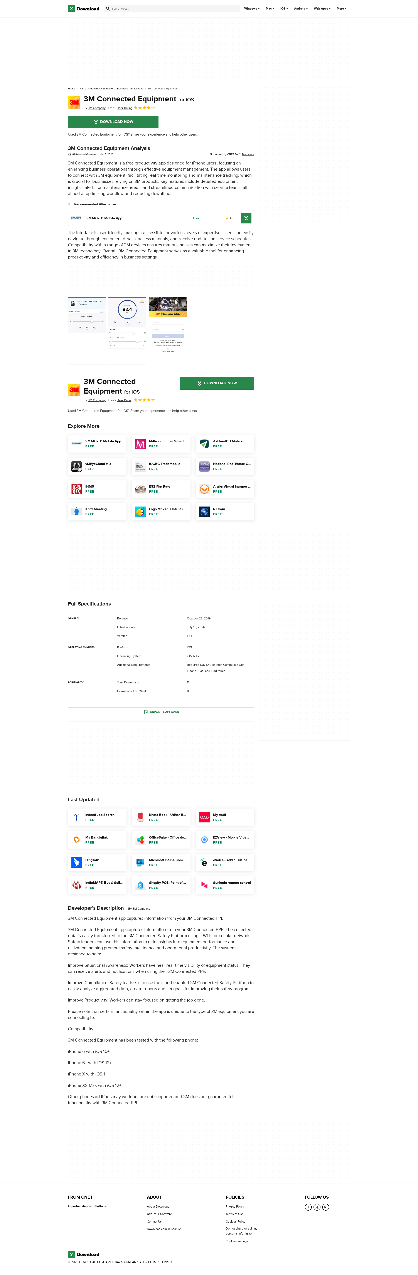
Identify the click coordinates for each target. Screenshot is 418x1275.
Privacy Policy (235, 1206)
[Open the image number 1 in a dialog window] (127, 331)
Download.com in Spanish (164, 1229)
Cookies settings (237, 1241)
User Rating (125, 108)
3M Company (141, 909)
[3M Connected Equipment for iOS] (74, 102)
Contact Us (154, 1221)
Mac (269, 8)
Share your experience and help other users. (164, 134)
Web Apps (321, 8)
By (95, 108)
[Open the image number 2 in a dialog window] (168, 331)
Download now (116, 121)
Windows (250, 8)
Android (299, 8)
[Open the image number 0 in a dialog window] (87, 331)
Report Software (164, 712)
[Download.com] (83, 8)
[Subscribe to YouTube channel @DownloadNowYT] (325, 1207)
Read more (248, 154)
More (340, 8)
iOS (282, 8)
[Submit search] (107, 8)
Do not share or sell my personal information (241, 1231)
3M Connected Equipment (139, 99)
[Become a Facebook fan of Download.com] (308, 1207)
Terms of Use (235, 1214)
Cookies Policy (235, 1221)
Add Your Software (159, 1214)
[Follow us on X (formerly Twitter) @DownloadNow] (317, 1207)
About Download (158, 1206)
